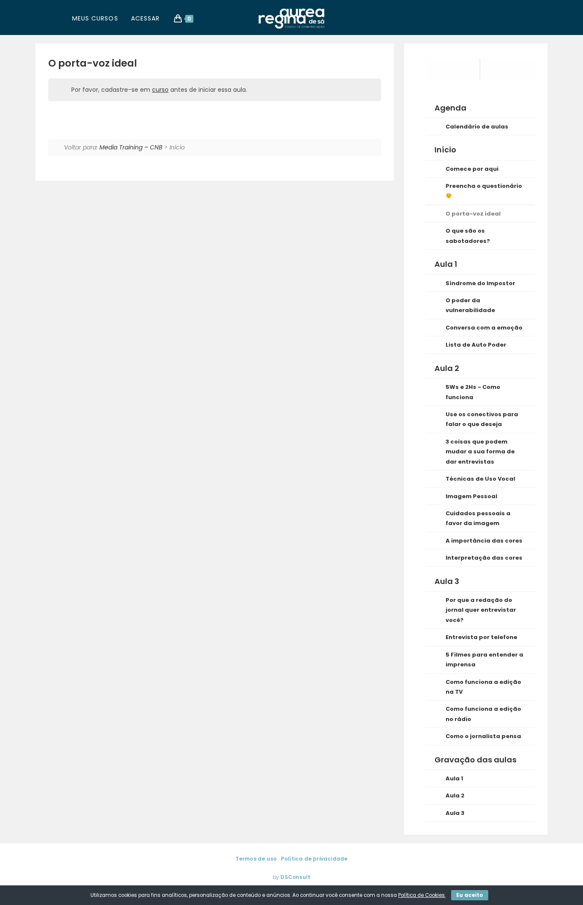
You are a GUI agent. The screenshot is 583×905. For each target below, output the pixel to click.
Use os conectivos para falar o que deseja (482, 419)
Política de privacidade (314, 858)
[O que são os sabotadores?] (507, 69)
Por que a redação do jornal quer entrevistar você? (481, 610)
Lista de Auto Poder (476, 345)
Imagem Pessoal (471, 496)
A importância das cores (484, 541)
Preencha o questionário (484, 186)
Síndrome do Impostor (480, 283)
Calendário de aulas (477, 127)
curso (160, 89)
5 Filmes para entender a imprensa (484, 660)
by (291, 877)
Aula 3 (455, 813)
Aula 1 (454, 778)
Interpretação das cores (484, 558)
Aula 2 (455, 795)
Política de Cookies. (422, 895)
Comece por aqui (472, 169)
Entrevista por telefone (481, 637)
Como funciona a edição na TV (483, 687)
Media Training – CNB (131, 147)
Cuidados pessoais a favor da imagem (478, 518)
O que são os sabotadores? (468, 236)
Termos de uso (256, 858)
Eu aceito (469, 895)
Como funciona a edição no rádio (483, 714)
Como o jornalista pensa (483, 736)
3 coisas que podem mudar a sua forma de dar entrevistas (480, 452)
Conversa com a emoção (484, 328)
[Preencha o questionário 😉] (453, 69)
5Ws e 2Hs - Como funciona (473, 392)
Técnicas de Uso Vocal (480, 479)
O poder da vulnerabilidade (470, 305)
